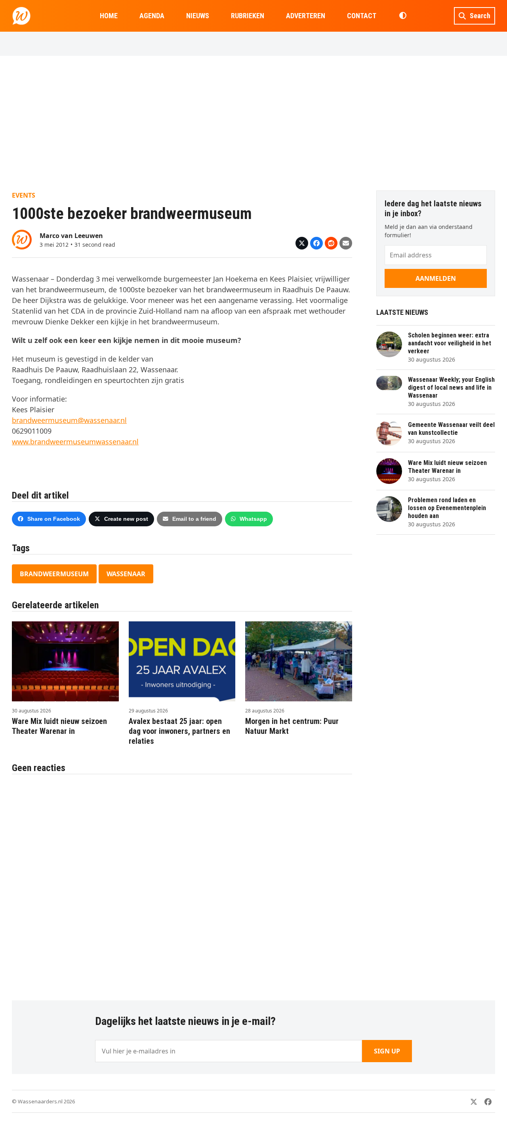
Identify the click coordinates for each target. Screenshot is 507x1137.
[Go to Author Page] (22, 238)
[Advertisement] (253, 123)
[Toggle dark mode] (402, 16)
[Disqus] (182, 883)
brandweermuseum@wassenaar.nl (69, 420)
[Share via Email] (345, 243)
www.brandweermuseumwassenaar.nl (75, 441)
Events (23, 195)
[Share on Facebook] (316, 243)
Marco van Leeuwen (71, 235)
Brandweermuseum (54, 573)
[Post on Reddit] (331, 243)
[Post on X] (301, 243)
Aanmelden (436, 278)
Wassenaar (126, 573)
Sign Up (387, 1051)
